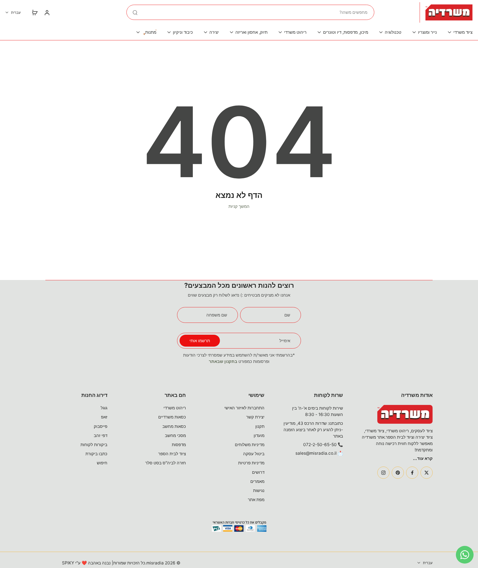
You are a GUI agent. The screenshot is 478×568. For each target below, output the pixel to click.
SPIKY (68, 563)
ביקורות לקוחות (93, 444)
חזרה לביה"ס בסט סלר (165, 462)
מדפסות (179, 444)
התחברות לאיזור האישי (244, 407)
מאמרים (257, 481)
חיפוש (102, 462)
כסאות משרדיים (172, 417)
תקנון (259, 426)
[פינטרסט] (398, 473)
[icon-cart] (34, 12)
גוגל (104, 407)
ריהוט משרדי (174, 407)
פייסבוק (100, 426)
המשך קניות (239, 206)
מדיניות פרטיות (251, 462)
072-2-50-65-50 (320, 444)
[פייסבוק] (412, 473)
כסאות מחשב (174, 426)
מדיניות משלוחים (249, 444)
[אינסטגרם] (383, 473)
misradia (155, 563)
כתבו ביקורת (96, 453)
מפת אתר (256, 499)
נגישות (258, 490)
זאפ (104, 417)
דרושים (258, 472)
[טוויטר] (426, 473)
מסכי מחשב (175, 435)
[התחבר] (47, 12)
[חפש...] (135, 12)
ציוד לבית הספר (172, 453)
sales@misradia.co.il (316, 453)
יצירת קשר (255, 417)
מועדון (259, 435)
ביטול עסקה (253, 453)
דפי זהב (100, 435)
